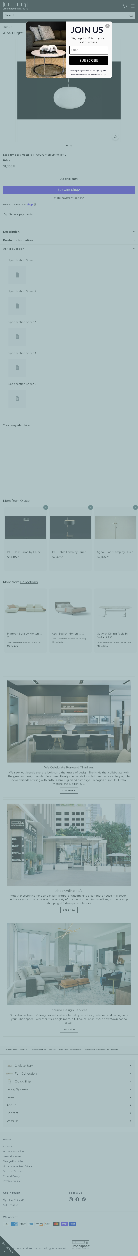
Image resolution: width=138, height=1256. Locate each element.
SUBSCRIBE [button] (88, 60)
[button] (107, 26)
